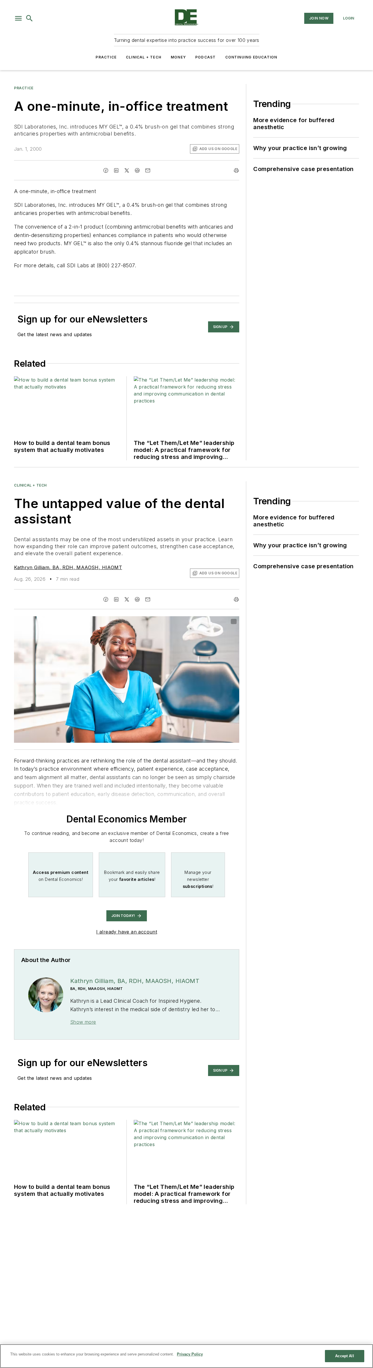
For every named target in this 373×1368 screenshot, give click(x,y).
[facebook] (106, 170)
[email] (148, 170)
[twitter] (127, 170)
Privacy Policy (190, 1354)
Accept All (344, 1356)
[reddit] (137, 170)
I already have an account (126, 932)
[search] (29, 18)
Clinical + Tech (143, 57)
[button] (18, 18)
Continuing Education (251, 57)
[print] (236, 170)
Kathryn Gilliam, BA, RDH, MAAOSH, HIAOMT (68, 567)
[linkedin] (116, 170)
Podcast (205, 57)
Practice (106, 57)
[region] (186, 1356)
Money (178, 57)
